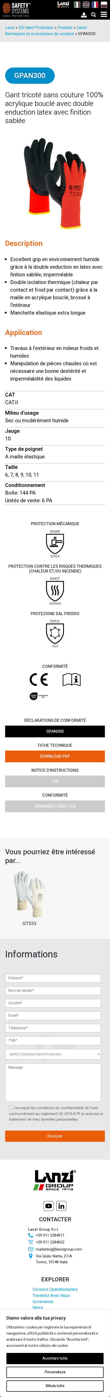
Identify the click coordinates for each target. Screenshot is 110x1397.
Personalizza (55, 1372)
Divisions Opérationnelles (55, 1290)
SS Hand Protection (36, 28)
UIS (55, 781)
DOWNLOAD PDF (55, 756)
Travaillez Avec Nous (51, 1296)
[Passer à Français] (93, 4)
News (37, 1308)
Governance (42, 1302)
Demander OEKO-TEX (55, 806)
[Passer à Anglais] (84, 4)
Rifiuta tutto (55, 1386)
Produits (65, 28)
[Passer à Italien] (75, 4)
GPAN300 (55, 731)
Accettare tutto (55, 1358)
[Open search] (94, 14)
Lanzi (10, 28)
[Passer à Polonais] (102, 4)
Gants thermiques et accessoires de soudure (46, 31)
